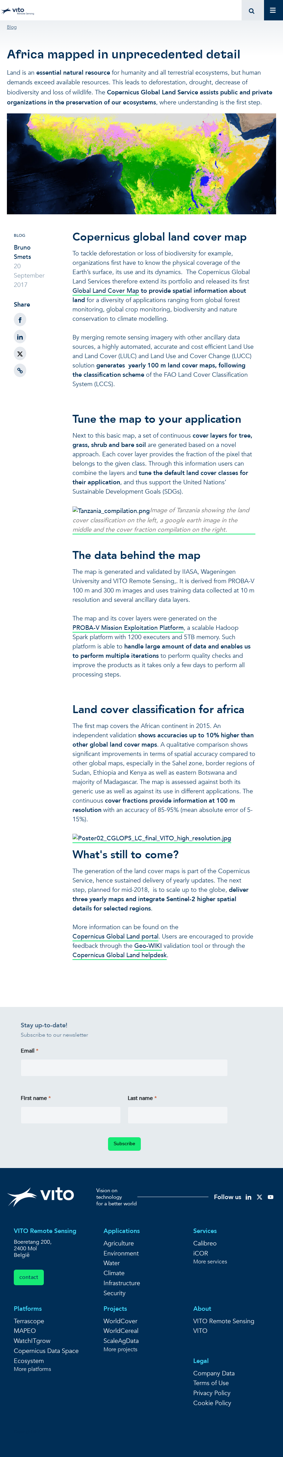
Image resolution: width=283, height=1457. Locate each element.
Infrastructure (122, 1283)
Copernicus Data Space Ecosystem (46, 1356)
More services (210, 1262)
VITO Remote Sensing (223, 1321)
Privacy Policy (212, 1393)
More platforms (32, 1369)
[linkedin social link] (248, 1197)
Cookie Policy (212, 1403)
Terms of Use (211, 1383)
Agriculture (119, 1243)
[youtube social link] (270, 1197)
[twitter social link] (259, 1197)
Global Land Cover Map (105, 291)
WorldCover (120, 1321)
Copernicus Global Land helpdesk (119, 955)
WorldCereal (121, 1331)
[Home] (19, 10)
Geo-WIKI (148, 946)
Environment (121, 1253)
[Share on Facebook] (20, 319)
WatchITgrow (32, 1341)
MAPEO (25, 1331)
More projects (120, 1349)
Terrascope (29, 1321)
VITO (200, 1331)
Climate (114, 1273)
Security (115, 1293)
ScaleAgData (121, 1341)
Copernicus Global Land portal (115, 936)
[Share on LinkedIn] (20, 336)
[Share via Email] (20, 370)
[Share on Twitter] (20, 353)
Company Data (214, 1373)
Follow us (227, 1197)
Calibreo (205, 1243)
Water (112, 1263)
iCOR (200, 1253)
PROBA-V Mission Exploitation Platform (128, 628)
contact (28, 1277)
